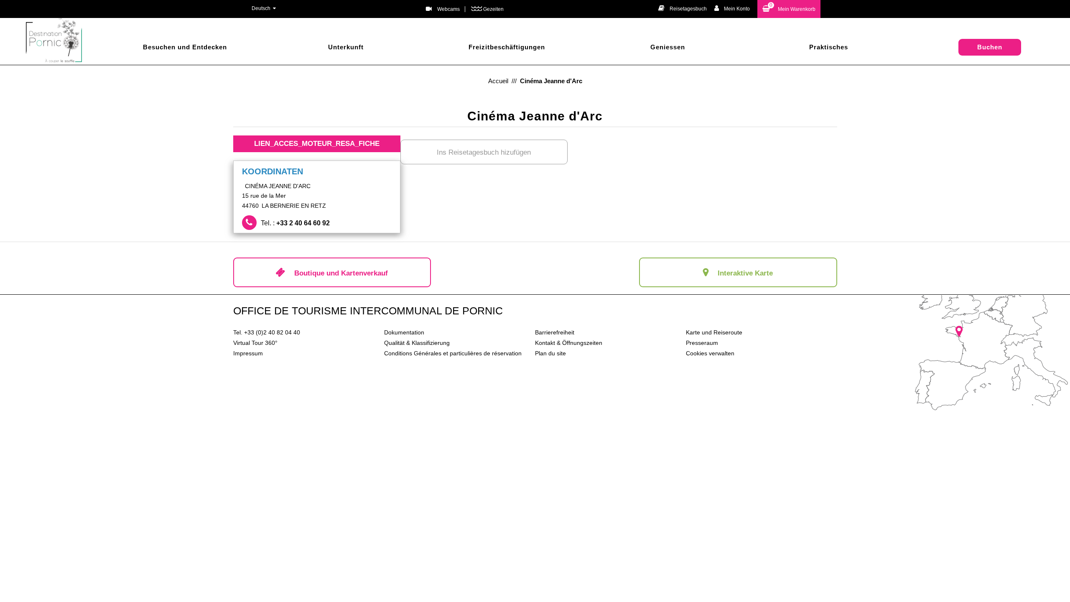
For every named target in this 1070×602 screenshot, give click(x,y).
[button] (788, 9)
